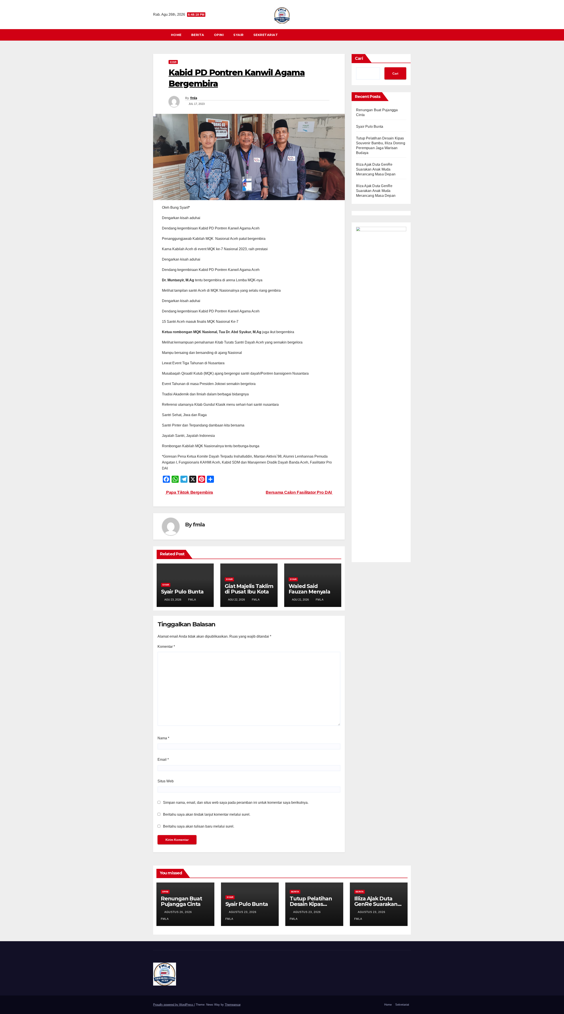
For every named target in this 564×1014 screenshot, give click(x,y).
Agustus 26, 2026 (178, 912)
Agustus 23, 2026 (243, 912)
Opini (219, 35)
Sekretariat (265, 35)
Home (176, 35)
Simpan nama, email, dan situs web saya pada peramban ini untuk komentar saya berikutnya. (235, 802)
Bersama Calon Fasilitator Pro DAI (299, 492)
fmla (193, 98)
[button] (409, 35)
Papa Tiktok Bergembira (189, 492)
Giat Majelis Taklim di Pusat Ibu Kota (249, 589)
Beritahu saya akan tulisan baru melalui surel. (198, 826)
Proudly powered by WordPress (173, 1004)
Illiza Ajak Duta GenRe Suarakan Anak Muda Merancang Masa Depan (375, 169)
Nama (163, 738)
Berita (197, 35)
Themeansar (232, 1004)
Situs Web (166, 781)
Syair (238, 35)
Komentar (166, 646)
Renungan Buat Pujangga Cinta (181, 901)
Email (163, 759)
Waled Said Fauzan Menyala (309, 589)
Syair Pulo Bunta (182, 591)
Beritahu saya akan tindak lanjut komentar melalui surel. (206, 814)
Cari (359, 58)
